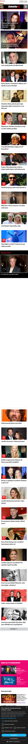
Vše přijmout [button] (14, 735)
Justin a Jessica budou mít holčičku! (12, 603)
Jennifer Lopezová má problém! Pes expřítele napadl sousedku (12, 564)
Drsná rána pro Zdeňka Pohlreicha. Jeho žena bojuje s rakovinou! (13, 584)
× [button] (26, 707)
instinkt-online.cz (21, 702)
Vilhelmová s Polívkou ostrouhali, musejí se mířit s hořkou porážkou (13, 128)
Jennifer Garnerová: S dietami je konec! (13, 441)
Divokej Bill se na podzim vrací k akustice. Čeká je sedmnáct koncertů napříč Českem (22, 697)
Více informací (19, 716)
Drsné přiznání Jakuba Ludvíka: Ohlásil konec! (13, 522)
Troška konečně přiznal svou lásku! (11, 423)
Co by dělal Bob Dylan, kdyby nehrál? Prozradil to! (12, 148)
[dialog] (14, 725)
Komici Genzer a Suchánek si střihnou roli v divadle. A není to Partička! (14, 85)
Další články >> (14, 629)
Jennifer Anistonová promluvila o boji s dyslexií (12, 502)
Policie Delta (20, 669)
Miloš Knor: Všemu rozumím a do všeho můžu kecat (13, 207)
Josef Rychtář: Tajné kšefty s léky (10, 226)
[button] (14, 718)
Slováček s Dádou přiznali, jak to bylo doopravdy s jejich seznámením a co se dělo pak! (12, 106)
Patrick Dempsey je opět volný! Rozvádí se (13, 187)
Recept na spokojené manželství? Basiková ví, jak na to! (13, 482)
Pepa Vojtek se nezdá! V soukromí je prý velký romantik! (13, 245)
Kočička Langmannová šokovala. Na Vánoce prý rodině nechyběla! (11, 461)
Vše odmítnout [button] (14, 738)
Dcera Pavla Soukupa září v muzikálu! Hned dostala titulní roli (12, 543)
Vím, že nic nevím (20, 679)
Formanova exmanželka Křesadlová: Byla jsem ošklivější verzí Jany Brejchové (13, 623)
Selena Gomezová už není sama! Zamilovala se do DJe (10, 45)
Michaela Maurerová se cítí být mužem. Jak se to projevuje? (10, 25)
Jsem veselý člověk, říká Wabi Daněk (12, 65)
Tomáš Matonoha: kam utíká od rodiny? (10, 274)
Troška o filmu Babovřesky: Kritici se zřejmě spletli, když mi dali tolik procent (13, 168)
